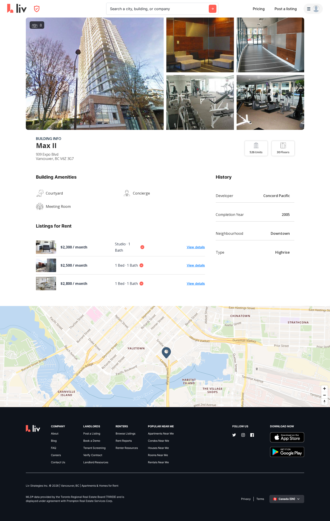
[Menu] (313, 9)
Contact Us (58, 462)
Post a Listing (91, 433)
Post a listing (286, 9)
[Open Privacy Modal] (37, 9)
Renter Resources (127, 448)
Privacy (246, 499)
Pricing (259, 9)
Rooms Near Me (158, 455)
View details (196, 247)
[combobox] (110, 9)
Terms (260, 499)
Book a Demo (91, 440)
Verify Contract (92, 455)
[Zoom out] (324, 395)
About (54, 433)
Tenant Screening (94, 448)
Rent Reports (124, 440)
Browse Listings (125, 433)
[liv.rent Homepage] (17, 9)
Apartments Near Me (161, 433)
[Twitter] (234, 435)
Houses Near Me (158, 448)
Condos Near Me (158, 440)
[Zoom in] (324, 388)
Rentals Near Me (158, 462)
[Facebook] (252, 435)
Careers (56, 455)
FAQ (53, 448)
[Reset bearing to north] (324, 401)
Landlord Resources (95, 462)
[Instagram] (243, 435)
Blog (54, 440)
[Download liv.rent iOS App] (287, 437)
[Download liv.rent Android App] (287, 452)
